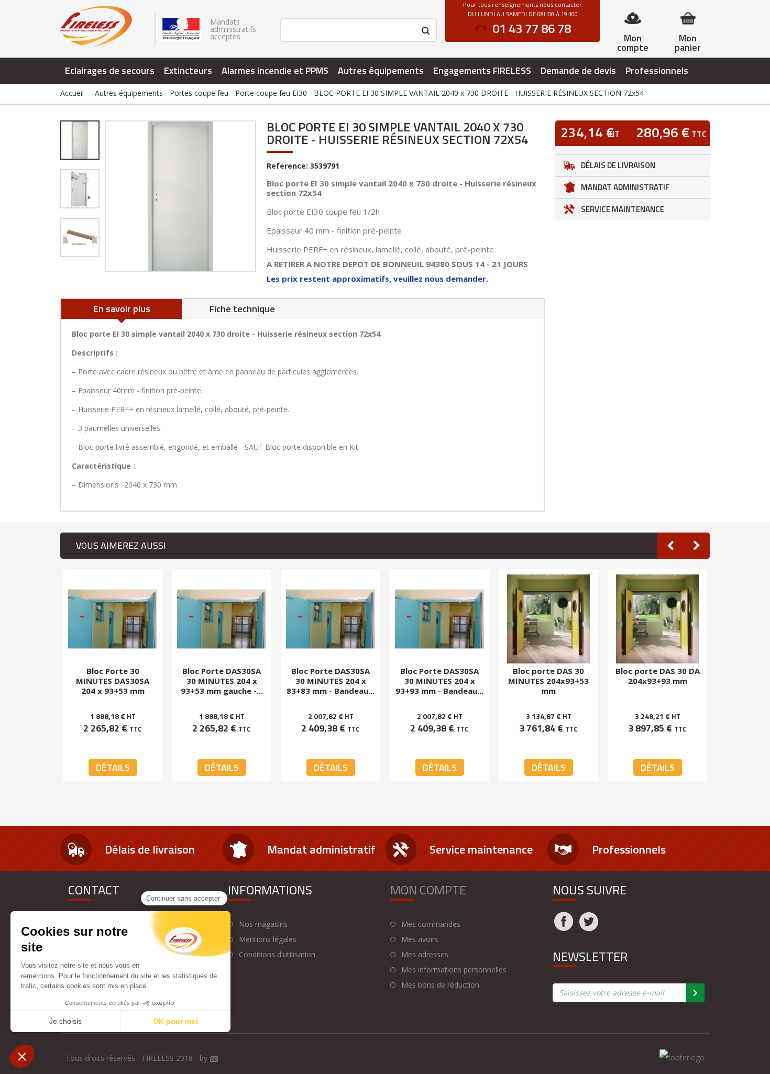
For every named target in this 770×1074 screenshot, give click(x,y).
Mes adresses (424, 954)
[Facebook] (564, 928)
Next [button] (697, 546)
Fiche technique (242, 309)
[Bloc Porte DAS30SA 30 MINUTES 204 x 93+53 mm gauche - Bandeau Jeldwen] (221, 618)
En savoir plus (121, 309)
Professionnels (656, 70)
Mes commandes (430, 924)
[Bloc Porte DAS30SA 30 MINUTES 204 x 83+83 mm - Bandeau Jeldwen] (330, 618)
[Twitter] (589, 928)
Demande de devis (578, 70)
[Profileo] (214, 1060)
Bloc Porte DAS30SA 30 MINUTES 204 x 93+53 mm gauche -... (222, 681)
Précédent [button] (103, 196)
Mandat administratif (625, 187)
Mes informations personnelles (454, 970)
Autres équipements (381, 70)
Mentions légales (267, 939)
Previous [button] (670, 546)
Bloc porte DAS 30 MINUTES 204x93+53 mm (548, 681)
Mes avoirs (419, 939)
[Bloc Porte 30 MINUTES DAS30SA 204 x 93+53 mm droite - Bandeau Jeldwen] (112, 618)
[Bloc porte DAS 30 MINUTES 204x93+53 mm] (548, 618)
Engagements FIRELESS (482, 70)
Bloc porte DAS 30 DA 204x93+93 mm (657, 676)
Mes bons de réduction (440, 985)
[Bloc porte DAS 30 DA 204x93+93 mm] (657, 618)
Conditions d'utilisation (277, 954)
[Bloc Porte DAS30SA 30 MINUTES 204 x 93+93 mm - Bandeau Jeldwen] (439, 618)
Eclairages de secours (110, 70)
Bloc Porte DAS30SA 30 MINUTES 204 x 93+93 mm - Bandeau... (439, 681)
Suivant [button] (257, 196)
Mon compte (632, 42)
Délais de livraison (618, 165)
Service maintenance (622, 209)
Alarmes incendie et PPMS (275, 70)
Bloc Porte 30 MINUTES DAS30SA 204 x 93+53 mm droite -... (112, 686)
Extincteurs (188, 70)
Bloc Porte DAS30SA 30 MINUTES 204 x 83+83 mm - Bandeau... (331, 681)
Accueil (72, 93)
